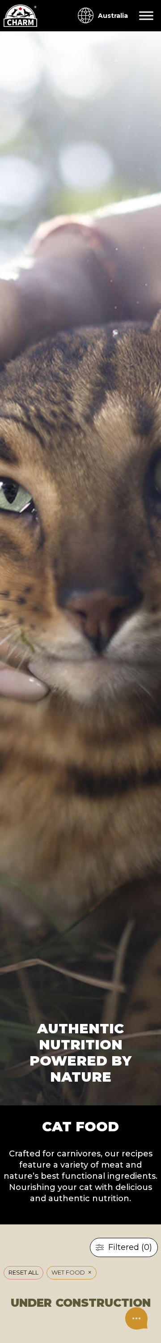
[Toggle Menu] (146, 16)
